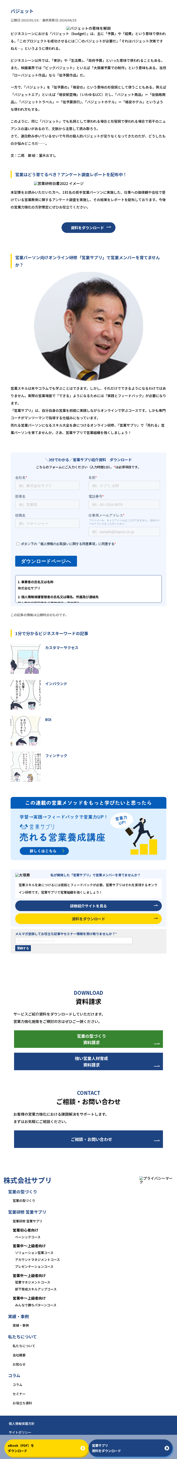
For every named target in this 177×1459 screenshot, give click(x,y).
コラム (17, 1384)
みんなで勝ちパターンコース (35, 1305)
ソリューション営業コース (34, 1252)
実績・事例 (21, 1325)
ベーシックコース (28, 1237)
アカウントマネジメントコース (37, 1259)
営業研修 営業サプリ (27, 1221)
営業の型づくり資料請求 (91, 1039)
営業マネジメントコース (32, 1282)
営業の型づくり (24, 1200)
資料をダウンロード (87, 227)
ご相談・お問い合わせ (91, 1139)
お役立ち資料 (22, 1403)
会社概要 (19, 1355)
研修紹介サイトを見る (88, 906)
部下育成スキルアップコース (36, 1289)
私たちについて (24, 1345)
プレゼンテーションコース (34, 1266)
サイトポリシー (20, 1432)
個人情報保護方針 (22, 1423)
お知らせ (19, 1364)
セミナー (19, 1393)
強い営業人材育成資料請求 (91, 1061)
